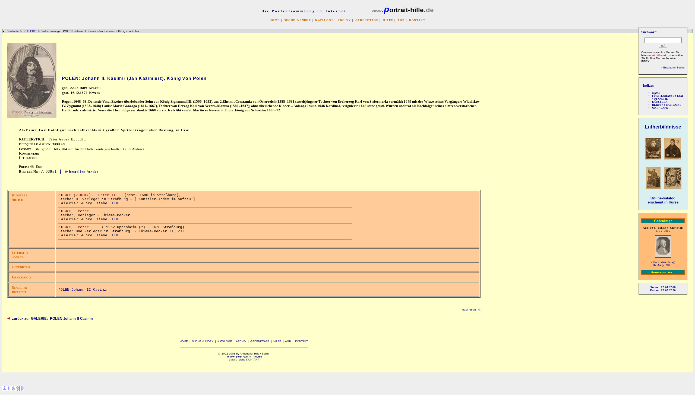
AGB (401, 20)
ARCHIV (344, 20)
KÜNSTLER (659, 101)
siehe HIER (107, 203)
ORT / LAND (660, 107)
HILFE (388, 20)
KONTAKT (417, 20)
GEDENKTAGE (366, 20)
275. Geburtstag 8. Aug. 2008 (663, 264)
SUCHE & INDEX (297, 20)
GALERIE (30, 31)
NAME (656, 92)
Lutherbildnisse (663, 127)
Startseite (13, 31)
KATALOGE (324, 20)
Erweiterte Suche (674, 67)
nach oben (469, 309)
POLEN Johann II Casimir (83, 290)
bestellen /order (84, 172)
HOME (275, 20)
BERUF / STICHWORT (666, 104)
